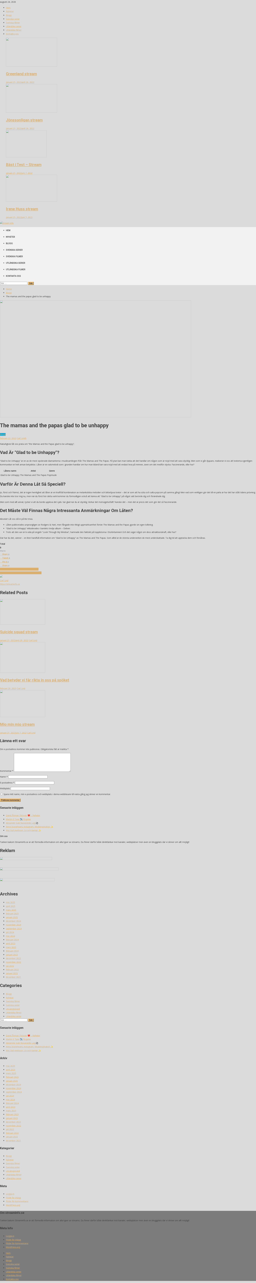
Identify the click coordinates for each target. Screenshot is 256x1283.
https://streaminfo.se (10, 584)
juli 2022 (10, 965)
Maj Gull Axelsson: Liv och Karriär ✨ (23, 830)
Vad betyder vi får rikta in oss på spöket (34, 680)
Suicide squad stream (19, 632)
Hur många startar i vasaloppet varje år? (19, 569)
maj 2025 (10, 902)
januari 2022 (12, 973)
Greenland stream (21, 74)
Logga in (10, 1193)
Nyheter (10, 11)
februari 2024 (12, 939)
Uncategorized (13, 1008)
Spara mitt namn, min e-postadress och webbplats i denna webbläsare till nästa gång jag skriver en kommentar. (57, 794)
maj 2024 (10, 936)
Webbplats (5, 788)
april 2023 (10, 943)
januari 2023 (12, 954)
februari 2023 (12, 951)
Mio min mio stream (17, 724)
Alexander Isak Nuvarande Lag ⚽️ (22, 823)
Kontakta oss (12, 33)
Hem (8, 7)
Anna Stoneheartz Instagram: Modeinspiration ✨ (29, 826)
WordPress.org (13, 1205)
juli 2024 (10, 932)
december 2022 (13, 958)
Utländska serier (13, 26)
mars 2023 (11, 947)
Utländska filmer (13, 30)
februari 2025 (12, 913)
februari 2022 (12, 969)
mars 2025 (11, 909)
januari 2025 (12, 917)
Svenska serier (13, 18)
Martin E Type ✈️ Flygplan (18, 819)
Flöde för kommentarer (17, 1201)
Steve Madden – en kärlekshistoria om (20, 572)
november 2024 (13, 924)
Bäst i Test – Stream (23, 164)
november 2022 (13, 962)
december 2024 (13, 921)
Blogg (9, 15)
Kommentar (6, 771)
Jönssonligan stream (24, 120)
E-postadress (7, 782)
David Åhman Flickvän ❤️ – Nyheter (23, 815)
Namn (4, 776)
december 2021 (13, 977)
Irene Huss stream (22, 209)
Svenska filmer (13, 22)
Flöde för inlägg (13, 1197)
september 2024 (14, 928)
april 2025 (10, 906)
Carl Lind (21, 438)
